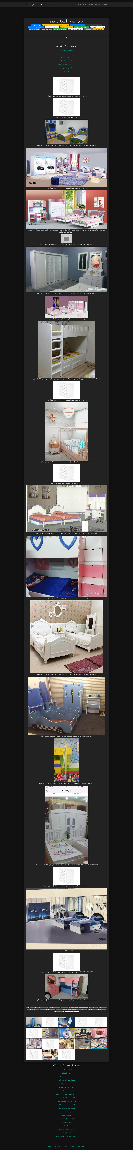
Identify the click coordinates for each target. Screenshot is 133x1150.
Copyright (104, 4)
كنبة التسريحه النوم (72, 1011)
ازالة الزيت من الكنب (66, 1076)
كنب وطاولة (102, 1007)
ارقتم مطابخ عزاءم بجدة (81, 27)
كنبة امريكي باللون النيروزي (78, 1007)
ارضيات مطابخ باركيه (62, 25)
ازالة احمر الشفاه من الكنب (66, 1094)
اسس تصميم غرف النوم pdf (66, 1104)
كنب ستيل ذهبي (66, 54)
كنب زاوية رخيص (66, 68)
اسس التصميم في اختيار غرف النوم (66, 1097)
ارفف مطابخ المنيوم (66, 27)
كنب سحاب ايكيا (66, 61)
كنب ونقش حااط (101, 1009)
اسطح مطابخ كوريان (66, 1112)
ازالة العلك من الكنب (66, 1129)
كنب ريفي (66, 71)
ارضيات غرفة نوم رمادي (97, 27)
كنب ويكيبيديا (93, 1007)
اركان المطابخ (66, 1073)
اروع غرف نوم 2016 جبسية (66, 1090)
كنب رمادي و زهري (66, 50)
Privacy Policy (94, 4)
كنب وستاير (64, 1007)
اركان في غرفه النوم (66, 1119)
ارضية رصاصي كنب (34, 29)
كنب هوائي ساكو (59, 1011)
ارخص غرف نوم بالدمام (52, 27)
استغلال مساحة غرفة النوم (66, 1108)
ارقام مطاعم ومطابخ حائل (36, 27)
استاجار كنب (66, 1133)
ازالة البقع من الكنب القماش (66, 1136)
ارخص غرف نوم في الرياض (75, 29)
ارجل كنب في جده (99, 29)
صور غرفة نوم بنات (38, 4)
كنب (28, 1007)
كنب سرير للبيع (66, 57)
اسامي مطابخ (66, 1122)
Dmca (79, 4)
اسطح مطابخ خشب (66, 1069)
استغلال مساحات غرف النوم (66, 1080)
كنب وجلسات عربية (33, 1009)
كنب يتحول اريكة (54, 1007)
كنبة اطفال (91, 1009)
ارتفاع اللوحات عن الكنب (93, 25)
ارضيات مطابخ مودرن (48, 25)
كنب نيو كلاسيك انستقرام (47, 1009)
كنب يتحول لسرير (82, 1009)
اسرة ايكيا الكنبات (66, 1126)
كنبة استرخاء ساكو (69, 1009)
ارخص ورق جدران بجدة (60, 29)
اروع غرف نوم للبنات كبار (66, 1101)
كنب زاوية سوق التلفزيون (66, 64)
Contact (85, 4)
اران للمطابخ (88, 29)
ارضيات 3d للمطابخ (46, 29)
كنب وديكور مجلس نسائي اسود (39, 1007)
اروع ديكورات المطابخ (66, 1087)
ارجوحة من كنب (36, 25)
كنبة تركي (59, 1009)
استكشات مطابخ (66, 1115)
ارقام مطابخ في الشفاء (77, 25)
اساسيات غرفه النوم (66, 1083)
